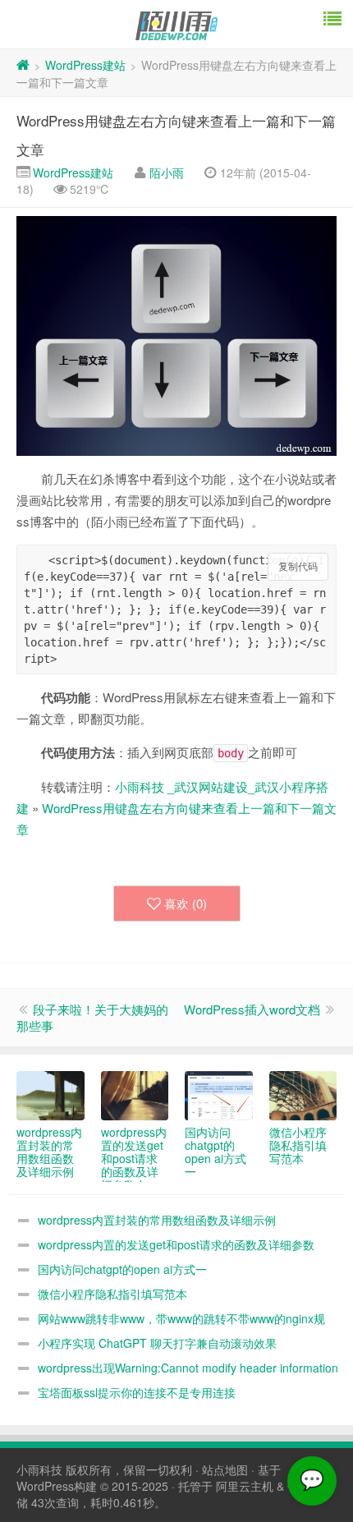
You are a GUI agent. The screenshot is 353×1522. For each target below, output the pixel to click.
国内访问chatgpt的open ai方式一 (122, 1269)
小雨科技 (39, 1469)
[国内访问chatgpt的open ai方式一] (219, 1095)
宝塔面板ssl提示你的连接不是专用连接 (137, 1392)
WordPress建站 (85, 65)
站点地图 (225, 1469)
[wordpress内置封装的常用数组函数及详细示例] (50, 1095)
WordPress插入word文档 (252, 1009)
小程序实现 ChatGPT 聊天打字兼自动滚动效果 (157, 1343)
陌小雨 (166, 172)
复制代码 (298, 566)
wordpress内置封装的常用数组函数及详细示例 (157, 1220)
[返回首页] (23, 65)
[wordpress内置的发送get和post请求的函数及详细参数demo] (135, 1095)
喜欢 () (185, 903)
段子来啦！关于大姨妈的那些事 (92, 1017)
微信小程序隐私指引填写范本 (112, 1293)
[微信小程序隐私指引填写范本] (303, 1095)
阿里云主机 (244, 1486)
